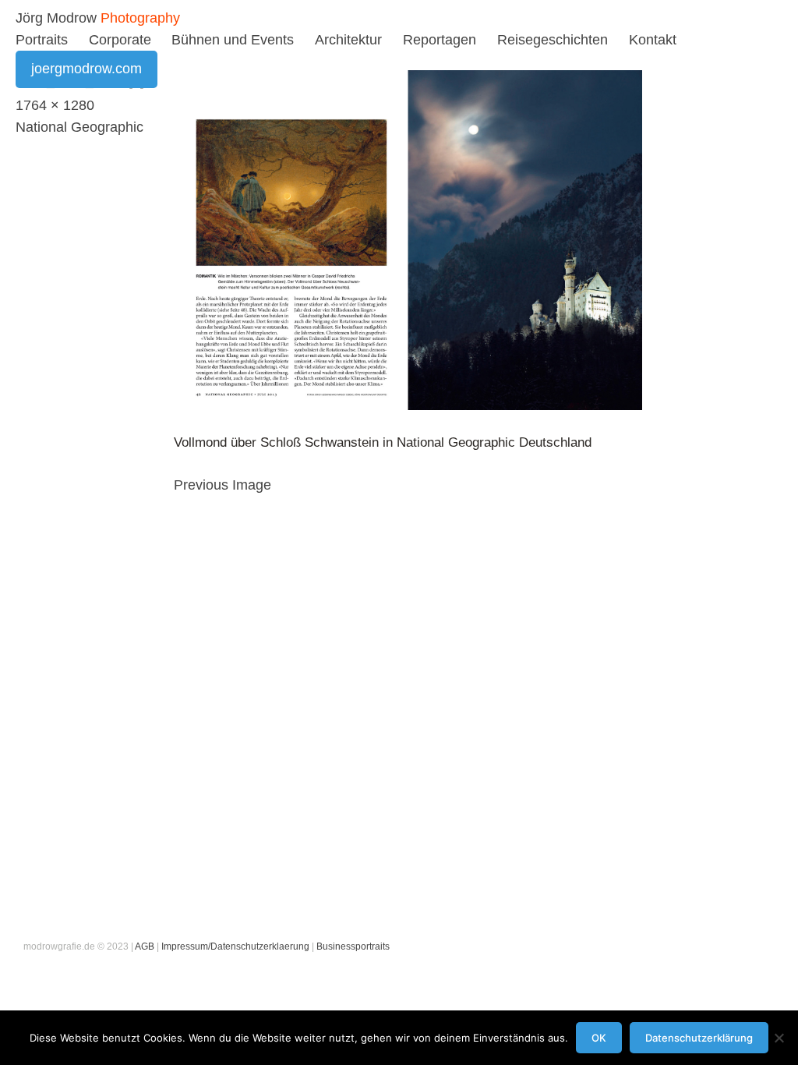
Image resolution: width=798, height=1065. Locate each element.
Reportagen (439, 40)
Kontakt (652, 40)
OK (598, 1037)
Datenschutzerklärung (699, 1037)
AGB (144, 946)
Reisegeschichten (552, 40)
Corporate (120, 40)
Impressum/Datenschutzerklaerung (235, 946)
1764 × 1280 (55, 105)
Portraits (42, 40)
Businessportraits (353, 946)
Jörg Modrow (56, 18)
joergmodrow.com (86, 68)
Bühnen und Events (232, 40)
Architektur (348, 40)
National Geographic (79, 127)
